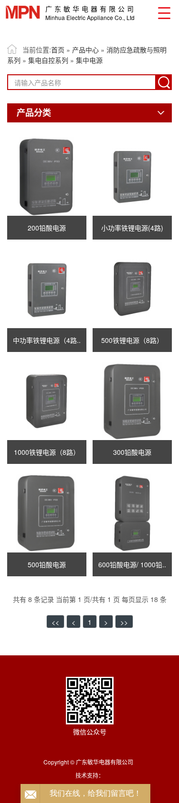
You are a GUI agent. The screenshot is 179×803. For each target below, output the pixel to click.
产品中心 (85, 49)
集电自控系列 (48, 60)
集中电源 (89, 60)
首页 (57, 49)
